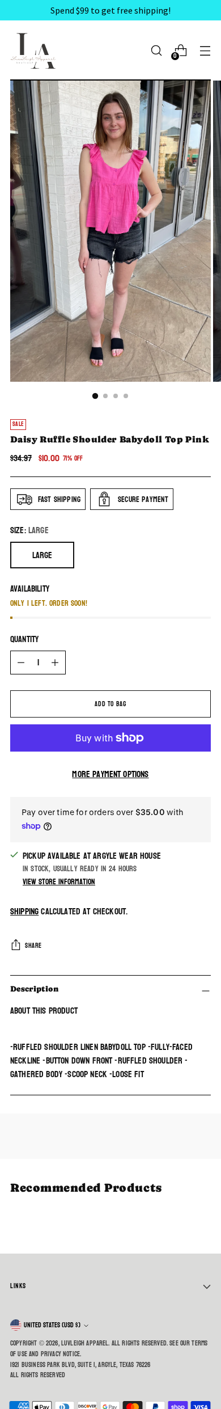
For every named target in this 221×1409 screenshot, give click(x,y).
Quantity (24, 639)
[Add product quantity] (55, 662)
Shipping (24, 911)
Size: (29, 530)
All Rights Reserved (37, 1375)
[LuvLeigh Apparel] (35, 50)
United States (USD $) (52, 1325)
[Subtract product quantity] (21, 662)
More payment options (110, 774)
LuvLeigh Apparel (85, 1343)
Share (33, 945)
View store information (59, 882)
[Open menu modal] (204, 50)
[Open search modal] (156, 50)
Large (42, 555)
